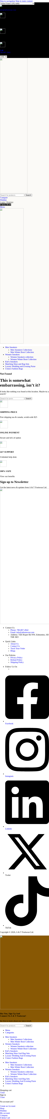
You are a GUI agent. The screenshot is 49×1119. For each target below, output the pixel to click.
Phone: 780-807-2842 (19, 630)
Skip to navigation (8, 1)
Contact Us (15, 646)
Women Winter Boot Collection (23, 359)
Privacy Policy (16, 657)
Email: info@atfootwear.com (22, 632)
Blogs (12, 651)
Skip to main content (24, 1)
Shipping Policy (17, 662)
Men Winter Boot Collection (22, 352)
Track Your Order (17, 648)
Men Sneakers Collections (21, 350)
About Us (14, 644)
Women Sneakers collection (21, 357)
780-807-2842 (5, 53)
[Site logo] (13, 192)
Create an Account (7, 1106)
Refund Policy (16, 660)
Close (2, 1092)
